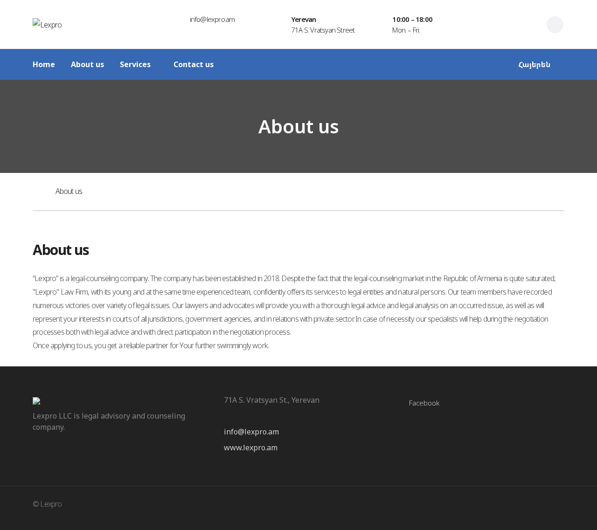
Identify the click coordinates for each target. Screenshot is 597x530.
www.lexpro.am (251, 447)
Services (135, 64)
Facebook (424, 402)
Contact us (194, 64)
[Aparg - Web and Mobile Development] (546, 507)
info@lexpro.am (251, 432)
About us (87, 64)
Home (44, 64)
